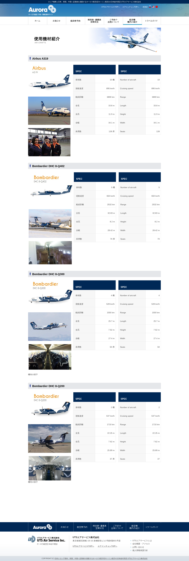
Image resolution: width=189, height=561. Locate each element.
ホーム (37, 21)
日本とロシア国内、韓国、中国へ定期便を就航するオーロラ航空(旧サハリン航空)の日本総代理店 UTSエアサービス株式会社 (101, 558)
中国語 (157, 7)
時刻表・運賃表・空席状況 (94, 21)
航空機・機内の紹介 (132, 21)
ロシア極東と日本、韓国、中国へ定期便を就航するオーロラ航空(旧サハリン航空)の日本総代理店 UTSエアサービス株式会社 (42, 10)
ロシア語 (150, 7)
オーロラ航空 (42, 527)
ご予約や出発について (113, 21)
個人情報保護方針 (140, 550)
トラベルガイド (151, 21)
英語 (153, 7)
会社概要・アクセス (141, 544)
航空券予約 (75, 21)
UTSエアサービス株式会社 (46, 540)
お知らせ (56, 21)
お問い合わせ (138, 547)
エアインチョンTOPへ (130, 7)
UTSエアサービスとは (142, 540)
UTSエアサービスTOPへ (110, 7)
